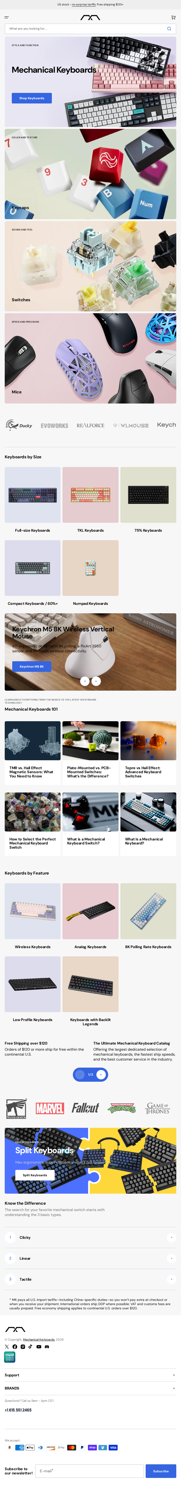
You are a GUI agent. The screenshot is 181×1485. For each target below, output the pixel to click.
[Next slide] (101, 1074)
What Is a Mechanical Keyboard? (144, 841)
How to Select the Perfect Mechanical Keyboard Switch (32, 843)
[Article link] (33, 753)
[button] (6, 17)
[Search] (170, 29)
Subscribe (161, 1471)
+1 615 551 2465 (18, 1409)
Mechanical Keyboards (39, 1340)
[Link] (90, 82)
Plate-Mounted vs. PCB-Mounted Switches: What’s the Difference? (89, 772)
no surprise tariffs (84, 4)
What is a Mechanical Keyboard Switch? (86, 841)
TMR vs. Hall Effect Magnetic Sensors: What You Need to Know (31, 772)
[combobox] (90, 29)
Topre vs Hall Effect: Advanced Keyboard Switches (143, 772)
